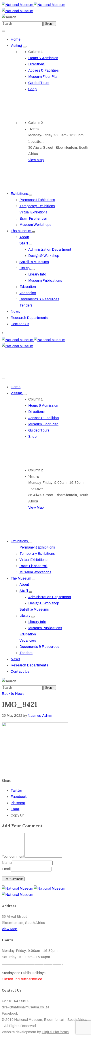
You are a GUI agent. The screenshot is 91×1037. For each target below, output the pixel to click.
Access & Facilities (43, 70)
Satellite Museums (34, 262)
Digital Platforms (55, 1032)
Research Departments (29, 318)
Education (27, 287)
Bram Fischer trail (33, 218)
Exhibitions (19, 193)
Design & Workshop (43, 256)
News (15, 311)
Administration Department (49, 249)
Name (7, 863)
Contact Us (20, 324)
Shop (32, 89)
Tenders (25, 305)
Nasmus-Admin (40, 715)
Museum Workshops (35, 225)
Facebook (19, 797)
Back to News (13, 693)
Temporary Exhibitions (37, 206)
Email (15, 809)
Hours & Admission (43, 58)
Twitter (16, 790)
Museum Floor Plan (43, 76)
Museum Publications (45, 280)
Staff (24, 243)
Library (25, 268)
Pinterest (18, 803)
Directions (36, 64)
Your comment (13, 856)
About (24, 237)
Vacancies (27, 293)
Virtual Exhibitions (33, 212)
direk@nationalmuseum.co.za (25, 358)
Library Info (37, 274)
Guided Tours (38, 83)
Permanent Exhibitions (37, 200)
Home (16, 39)
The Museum (21, 231)
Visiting (17, 45)
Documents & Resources (39, 299)
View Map (36, 160)
